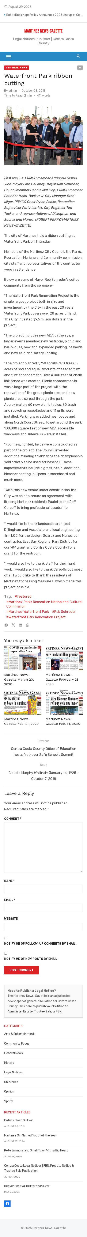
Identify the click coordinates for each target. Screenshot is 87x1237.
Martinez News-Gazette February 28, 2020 (62, 679)
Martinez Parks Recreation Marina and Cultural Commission (44, 604)
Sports (9, 1101)
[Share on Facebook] (6, 625)
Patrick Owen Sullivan (19, 1120)
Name (9, 881)
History (9, 1063)
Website (11, 919)
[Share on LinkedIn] (20, 625)
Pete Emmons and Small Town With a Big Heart (36, 1150)
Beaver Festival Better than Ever (26, 1186)
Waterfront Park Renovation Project (37, 617)
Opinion (9, 1091)
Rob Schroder (65, 612)
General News (16, 67)
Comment (12, 819)
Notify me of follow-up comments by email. (40, 943)
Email (9, 900)
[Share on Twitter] (13, 625)
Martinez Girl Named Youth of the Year (30, 1135)
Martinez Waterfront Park (29, 612)
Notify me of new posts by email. (31, 959)
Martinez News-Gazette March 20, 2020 (19, 679)
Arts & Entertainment (19, 1034)
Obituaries (11, 1082)
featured (24, 596)
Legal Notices (13, 1072)
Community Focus (16, 1043)
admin (12, 91)
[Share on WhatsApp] (28, 625)
